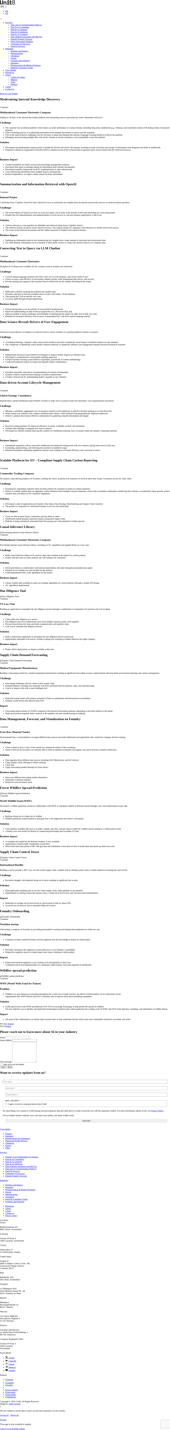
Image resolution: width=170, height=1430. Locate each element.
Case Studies (10, 70)
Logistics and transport (20, 60)
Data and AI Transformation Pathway (26, 25)
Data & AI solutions (19, 30)
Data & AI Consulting (20, 27)
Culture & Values (18, 77)
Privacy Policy (157, 1111)
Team (13, 82)
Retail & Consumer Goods (22, 68)
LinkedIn (12, 1361)
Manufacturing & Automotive (17, 1138)
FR (6, 13)
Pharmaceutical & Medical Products (26, 65)
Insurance (15, 63)
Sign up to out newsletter (13, 1064)
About (8, 75)
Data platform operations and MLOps (26, 37)
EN (2, 7)
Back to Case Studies (9, 94)
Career (8, 87)
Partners (14, 84)
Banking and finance (19, 51)
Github (11, 1364)
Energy (14, 58)
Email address (6, 1040)
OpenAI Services (18, 46)
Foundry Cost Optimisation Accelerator (21, 1157)
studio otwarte (14, 1404)
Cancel (3, 1429)
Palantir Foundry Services (21, 39)
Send (10, 1067)
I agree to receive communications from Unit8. (27, 1104)
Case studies (5, 1129)
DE (6, 11)
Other (7, 1148)
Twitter (11, 1358)
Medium (12, 1367)
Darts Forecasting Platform (22, 41)
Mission (14, 80)
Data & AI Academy (19, 34)
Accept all (4, 1415)
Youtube (11, 1370)
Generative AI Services (20, 44)
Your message (6, 1062)
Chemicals (15, 56)
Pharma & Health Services (16, 1141)
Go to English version (15, 1429)
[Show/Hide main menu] (1, 18)
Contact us (9, 89)
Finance (8, 1026)
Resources (9, 72)
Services (8, 22)
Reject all (14, 1415)
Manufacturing (17, 53)
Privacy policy (11, 1216)
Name (2, 1037)
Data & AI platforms (19, 32)
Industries (9, 49)
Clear (3, 1067)
